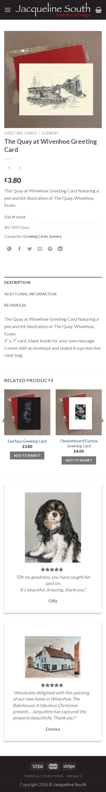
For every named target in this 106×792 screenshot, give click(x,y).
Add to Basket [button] (27, 455)
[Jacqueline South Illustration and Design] (53, 9)
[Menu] (7, 10)
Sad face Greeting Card (27, 441)
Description (17, 282)
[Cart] (98, 10)
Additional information (30, 294)
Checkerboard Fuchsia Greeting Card (79, 443)
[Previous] (4, 432)
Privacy (74, 776)
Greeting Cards (20, 133)
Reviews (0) (15, 305)
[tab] (53, 282)
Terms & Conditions (43, 776)
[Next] (102, 432)
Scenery (50, 133)
